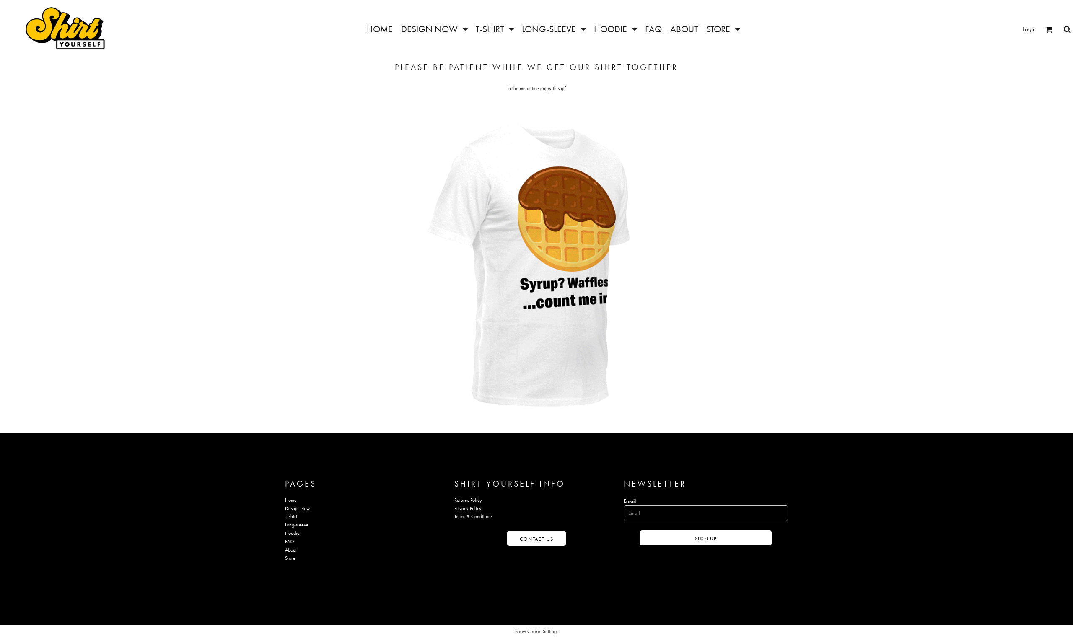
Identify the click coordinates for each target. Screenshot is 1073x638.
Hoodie (292, 533)
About (291, 550)
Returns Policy (468, 500)
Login (1029, 29)
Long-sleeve (296, 524)
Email (630, 501)
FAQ (289, 541)
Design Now (297, 508)
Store (290, 558)
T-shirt (291, 516)
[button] (434, 29)
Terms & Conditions (473, 516)
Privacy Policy (468, 508)
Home (291, 500)
